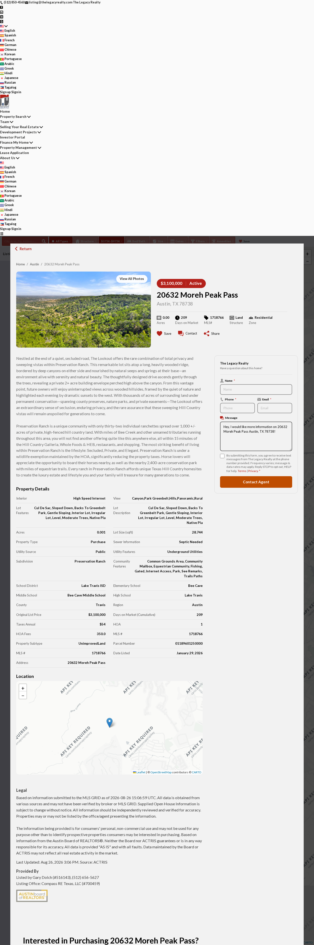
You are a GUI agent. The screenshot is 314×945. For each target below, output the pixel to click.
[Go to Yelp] (1, 21)
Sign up (5, 92)
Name (230, 380)
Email (266, 399)
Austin (34, 264)
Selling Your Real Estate (19, 127)
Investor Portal (12, 137)
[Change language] (4, 26)
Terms (242, 471)
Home (20, 264)
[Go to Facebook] (1, 7)
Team (4, 122)
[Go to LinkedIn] (1, 16)
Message (231, 417)
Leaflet (140, 772)
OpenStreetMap (160, 772)
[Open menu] (1, 233)
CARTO (196, 772)
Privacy (253, 471)
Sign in (16, 92)
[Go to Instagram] (1, 12)
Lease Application (14, 153)
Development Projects (18, 132)
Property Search (13, 116)
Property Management (18, 147)
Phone (230, 399)
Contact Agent (256, 482)
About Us (7, 158)
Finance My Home (14, 142)
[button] (109, 723)
